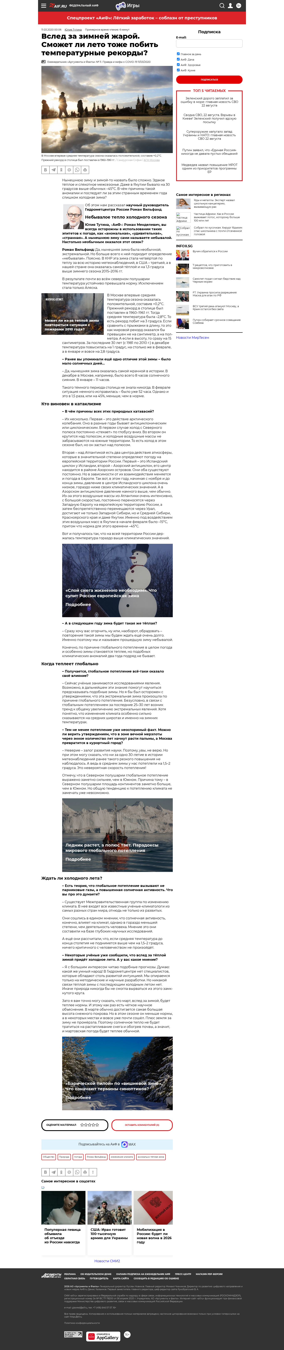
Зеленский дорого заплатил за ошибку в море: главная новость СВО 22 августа (209, 102)
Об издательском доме (95, 1274)
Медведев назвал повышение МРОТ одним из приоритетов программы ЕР (209, 168)
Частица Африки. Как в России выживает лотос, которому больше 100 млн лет (217, 217)
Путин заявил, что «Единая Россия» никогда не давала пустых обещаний (209, 152)
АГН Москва (152, 160)
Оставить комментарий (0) (142, 1125)
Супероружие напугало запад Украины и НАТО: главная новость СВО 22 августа (209, 135)
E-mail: (181, 37)
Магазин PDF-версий (209, 1274)
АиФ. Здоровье (190, 65)
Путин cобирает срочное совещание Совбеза (217, 321)
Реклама (70, 1274)
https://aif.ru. (76, 1316)
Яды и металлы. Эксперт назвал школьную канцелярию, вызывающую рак (214, 203)
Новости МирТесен (192, 338)
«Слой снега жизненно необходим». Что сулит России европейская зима (111, 593)
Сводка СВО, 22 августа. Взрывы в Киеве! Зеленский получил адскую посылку (209, 118)
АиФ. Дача (187, 59)
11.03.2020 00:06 (51, 29)
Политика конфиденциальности (82, 1323)
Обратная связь (74, 1278)
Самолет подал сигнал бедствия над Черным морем (217, 280)
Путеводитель (99, 1278)
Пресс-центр (183, 1274)
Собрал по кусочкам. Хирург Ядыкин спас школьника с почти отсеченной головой (218, 231)
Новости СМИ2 (107, 1261)
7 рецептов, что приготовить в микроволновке (212, 267)
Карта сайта (121, 1278)
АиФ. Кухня (188, 70)
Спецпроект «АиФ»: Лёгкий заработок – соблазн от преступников (142, 17)
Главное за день (191, 54)
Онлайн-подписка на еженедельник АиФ (143, 1274)
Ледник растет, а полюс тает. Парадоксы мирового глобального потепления (111, 848)
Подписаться (209, 79)
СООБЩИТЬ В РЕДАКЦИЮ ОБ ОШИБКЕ (156, 1278)
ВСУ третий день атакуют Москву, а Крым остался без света (216, 308)
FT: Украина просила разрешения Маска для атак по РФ (215, 294)
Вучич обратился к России (210, 251)
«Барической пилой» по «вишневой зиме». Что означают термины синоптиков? (113, 1086)
